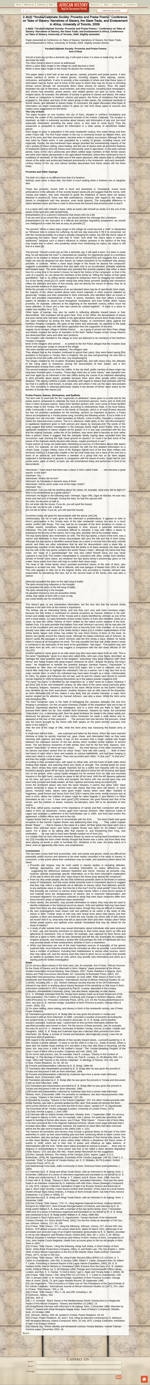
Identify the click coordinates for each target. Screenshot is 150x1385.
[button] (95, 5)
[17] (45, 452)
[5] (48, 197)
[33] (82, 939)
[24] (115, 679)
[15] (124, 401)
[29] (78, 793)
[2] (41, 146)
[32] (32, 839)
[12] (55, 309)
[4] (88, 192)
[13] (85, 358)
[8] (103, 232)
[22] (33, 650)
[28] (114, 782)
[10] (95, 257)
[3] (55, 149)
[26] (48, 693)
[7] (83, 223)
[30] (77, 799)
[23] (78, 667)
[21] (90, 630)
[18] (95, 515)
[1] (112, 123)
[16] (104, 424)
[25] (38, 684)
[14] (59, 389)
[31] (100, 833)
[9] (42, 246)
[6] (93, 214)
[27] (45, 724)
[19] (45, 555)
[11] (52, 280)
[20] (61, 598)
